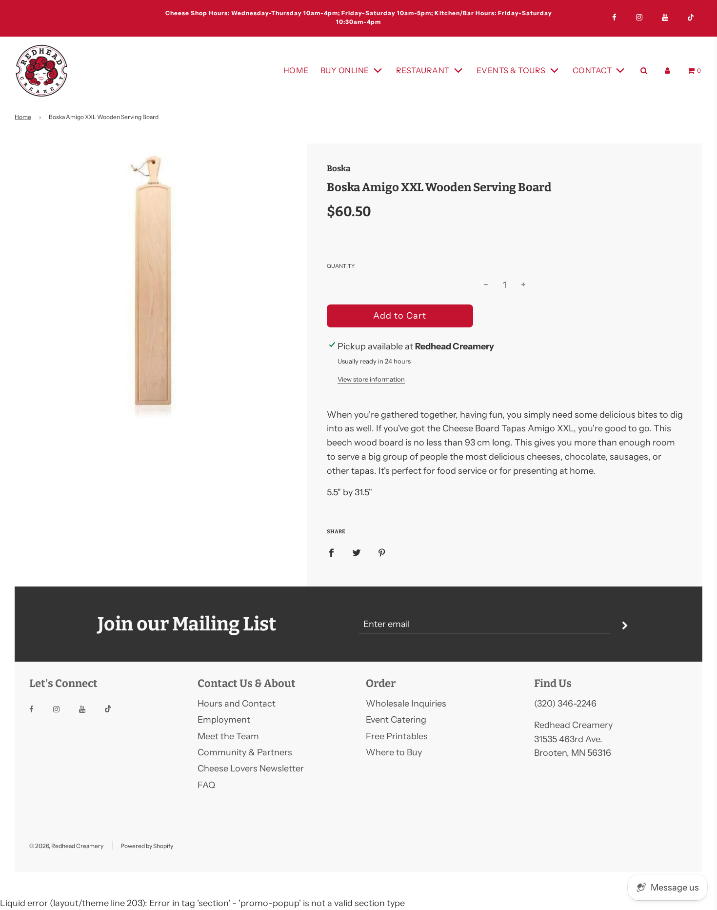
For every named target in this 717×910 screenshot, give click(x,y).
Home (296, 70)
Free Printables (397, 736)
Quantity (341, 266)
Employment (224, 719)
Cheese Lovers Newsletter (251, 768)
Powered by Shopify (146, 845)
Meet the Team (228, 736)
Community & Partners (245, 752)
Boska (339, 168)
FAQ (206, 785)
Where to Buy (394, 752)
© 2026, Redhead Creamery (66, 845)
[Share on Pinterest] (382, 552)
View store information (371, 379)
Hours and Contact (237, 703)
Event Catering (396, 719)
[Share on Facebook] (331, 552)
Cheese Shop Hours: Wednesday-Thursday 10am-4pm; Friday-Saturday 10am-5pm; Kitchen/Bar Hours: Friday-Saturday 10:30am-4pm (232, 17)
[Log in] (667, 70)
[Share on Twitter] (356, 552)
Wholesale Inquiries (406, 703)
